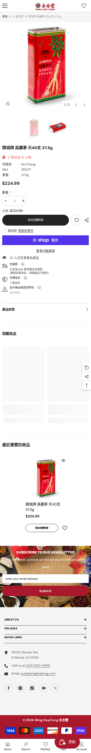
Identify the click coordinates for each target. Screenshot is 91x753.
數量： (6, 192)
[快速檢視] (63, 460)
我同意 (12, 231)
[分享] (85, 220)
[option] (45, 65)
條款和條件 (26, 230)
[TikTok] (32, 688)
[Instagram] (20, 688)
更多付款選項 (45, 251)
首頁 (5, 16)
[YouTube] (44, 688)
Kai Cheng (28, 164)
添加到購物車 (36, 220)
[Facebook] (8, 688)
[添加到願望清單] (63, 528)
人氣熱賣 (18, 16)
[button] (76, 105)
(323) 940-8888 (38, 665)
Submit (45, 591)
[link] (76, 220)
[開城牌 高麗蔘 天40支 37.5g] (46, 478)
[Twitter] (55, 688)
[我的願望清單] (83, 5)
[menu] (5, 5)
